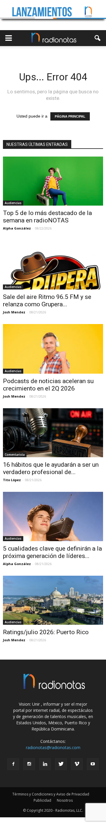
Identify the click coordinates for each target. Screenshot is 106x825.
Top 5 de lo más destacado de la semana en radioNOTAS (47, 216)
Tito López (12, 480)
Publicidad (42, 800)
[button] (98, 38)
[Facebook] (13, 764)
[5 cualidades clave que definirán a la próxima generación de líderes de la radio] (53, 516)
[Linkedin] (45, 764)
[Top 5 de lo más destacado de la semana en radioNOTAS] (53, 181)
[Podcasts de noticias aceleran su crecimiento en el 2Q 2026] (53, 349)
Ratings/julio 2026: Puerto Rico (46, 632)
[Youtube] (93, 764)
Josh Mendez (14, 312)
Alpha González (17, 228)
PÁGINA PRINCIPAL (70, 116)
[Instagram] (29, 764)
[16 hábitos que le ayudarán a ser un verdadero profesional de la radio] (53, 432)
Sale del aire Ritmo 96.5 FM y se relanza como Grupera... (47, 300)
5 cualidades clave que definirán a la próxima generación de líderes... (52, 552)
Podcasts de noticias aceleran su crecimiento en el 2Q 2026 (48, 384)
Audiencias (13, 203)
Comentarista (15, 455)
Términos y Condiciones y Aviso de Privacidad (50, 794)
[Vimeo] (77, 764)
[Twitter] (61, 764)
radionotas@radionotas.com (53, 747)
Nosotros (65, 800)
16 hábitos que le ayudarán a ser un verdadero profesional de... (51, 468)
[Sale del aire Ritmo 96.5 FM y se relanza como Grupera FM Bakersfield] (53, 264)
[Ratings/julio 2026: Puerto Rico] (53, 600)
